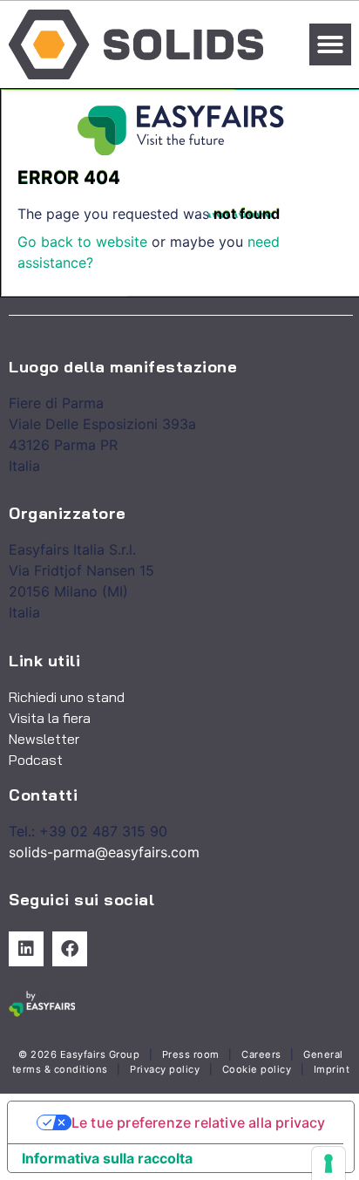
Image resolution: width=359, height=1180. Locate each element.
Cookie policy (257, 1069)
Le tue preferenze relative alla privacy (198, 1122)
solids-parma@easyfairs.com (104, 852)
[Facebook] (69, 948)
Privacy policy (165, 1069)
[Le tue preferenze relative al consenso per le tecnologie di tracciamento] (328, 1163)
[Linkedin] (26, 948)
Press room (189, 1054)
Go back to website (82, 241)
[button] (330, 44)
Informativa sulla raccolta (107, 1158)
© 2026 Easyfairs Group (78, 1054)
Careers (261, 1054)
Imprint (332, 1069)
